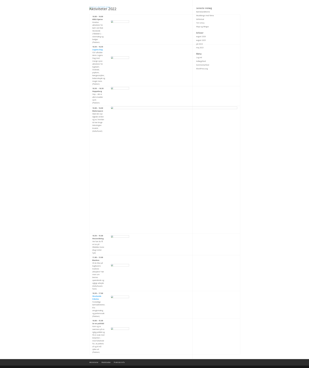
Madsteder (196, 7)
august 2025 (201, 40)
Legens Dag (97, 49)
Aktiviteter (180, 7)
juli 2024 (199, 44)
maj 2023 (200, 47)
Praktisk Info (212, 7)
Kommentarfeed (202, 65)
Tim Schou (200, 23)
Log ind (199, 57)
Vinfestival (200, 19)
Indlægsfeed (201, 61)
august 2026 (201, 36)
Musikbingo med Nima (205, 15)
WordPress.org (202, 68)
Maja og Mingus (202, 26)
